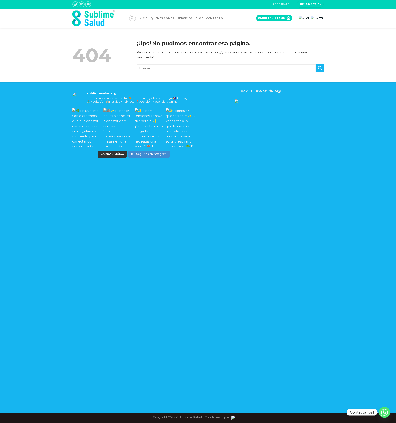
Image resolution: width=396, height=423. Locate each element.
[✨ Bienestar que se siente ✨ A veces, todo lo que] (180, 127)
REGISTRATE (281, 4)
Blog (199, 18)
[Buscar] (132, 18)
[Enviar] (320, 68)
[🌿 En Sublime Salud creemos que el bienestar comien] (86, 127)
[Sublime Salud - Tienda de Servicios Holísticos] (97, 18)
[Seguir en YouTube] (88, 4)
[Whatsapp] (384, 412)
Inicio (143, 18)
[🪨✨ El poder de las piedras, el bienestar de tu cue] (117, 127)
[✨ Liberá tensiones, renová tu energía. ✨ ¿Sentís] (149, 127)
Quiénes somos (162, 18)
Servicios (185, 18)
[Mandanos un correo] (82, 4)
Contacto (214, 18)
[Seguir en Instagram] (75, 4)
